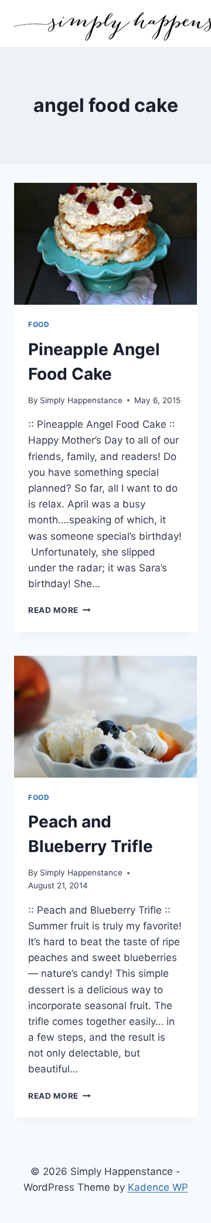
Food (38, 324)
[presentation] (105, 244)
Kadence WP (158, 1187)
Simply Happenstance (81, 400)
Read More (59, 610)
